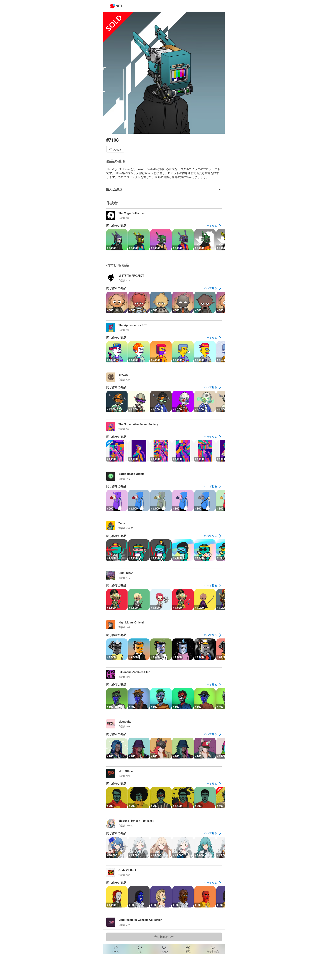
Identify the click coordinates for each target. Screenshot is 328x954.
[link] (213, 225)
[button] (115, 149)
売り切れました (164, 937)
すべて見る (210, 225)
